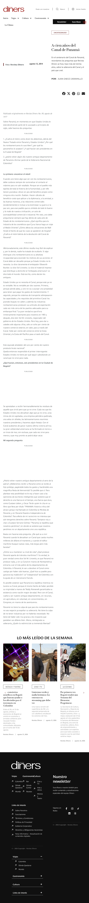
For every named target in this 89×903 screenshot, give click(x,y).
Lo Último (9, 25)
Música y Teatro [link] (13, 686)
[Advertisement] (28, 388)
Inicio (5, 18)
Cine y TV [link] (38, 686)
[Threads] (75, 813)
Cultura (25, 18)
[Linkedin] (69, 813)
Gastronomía (40, 18)
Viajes (13, 18)
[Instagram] (72, 808)
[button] (63, 93)
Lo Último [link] (67, 686)
